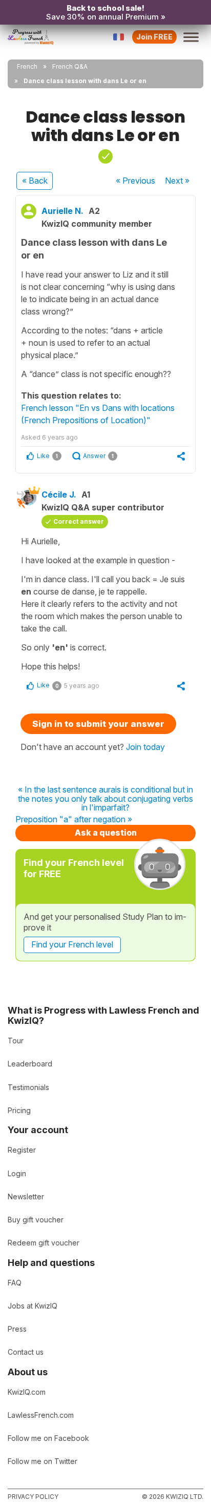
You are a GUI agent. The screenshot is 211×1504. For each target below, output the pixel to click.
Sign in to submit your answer (98, 724)
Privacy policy (33, 1496)
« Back (35, 180)
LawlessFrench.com (41, 1415)
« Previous (135, 180)
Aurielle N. (62, 211)
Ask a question (106, 832)
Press (17, 1328)
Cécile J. (58, 494)
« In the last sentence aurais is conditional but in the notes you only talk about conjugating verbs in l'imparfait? (105, 799)
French (27, 66)
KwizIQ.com (27, 1392)
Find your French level (72, 944)
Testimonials (28, 1087)
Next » (177, 180)
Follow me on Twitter (42, 1461)
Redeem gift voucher (43, 1242)
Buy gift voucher (36, 1219)
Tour (16, 1040)
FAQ (15, 1282)
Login (17, 1173)
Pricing (19, 1110)
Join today (145, 747)
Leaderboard (30, 1063)
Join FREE (154, 36)
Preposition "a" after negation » (73, 819)
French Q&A (70, 66)
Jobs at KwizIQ (32, 1305)
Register (22, 1149)
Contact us (26, 1352)
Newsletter (26, 1196)
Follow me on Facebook (48, 1438)
